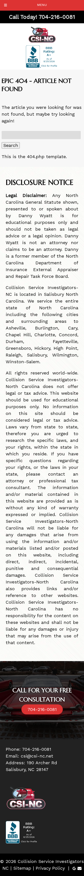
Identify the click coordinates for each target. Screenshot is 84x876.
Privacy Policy (50, 868)
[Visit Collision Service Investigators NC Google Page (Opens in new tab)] (74, 868)
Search (10, 145)
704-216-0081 (42, 709)
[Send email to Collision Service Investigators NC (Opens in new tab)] (79, 868)
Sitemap (22, 868)
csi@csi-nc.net (37, 756)
